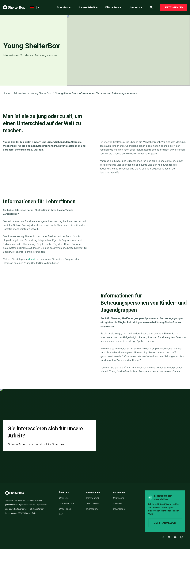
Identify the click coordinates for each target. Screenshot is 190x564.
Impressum (92, 508)
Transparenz (92, 503)
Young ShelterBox (41, 93)
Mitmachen (20, 93)
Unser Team (65, 508)
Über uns (64, 498)
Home (6, 93)
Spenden (117, 503)
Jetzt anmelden (165, 522)
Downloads (119, 508)
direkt (32, 259)
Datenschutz (92, 498)
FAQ (61, 514)
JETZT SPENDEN (173, 7)
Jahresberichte (67, 503)
